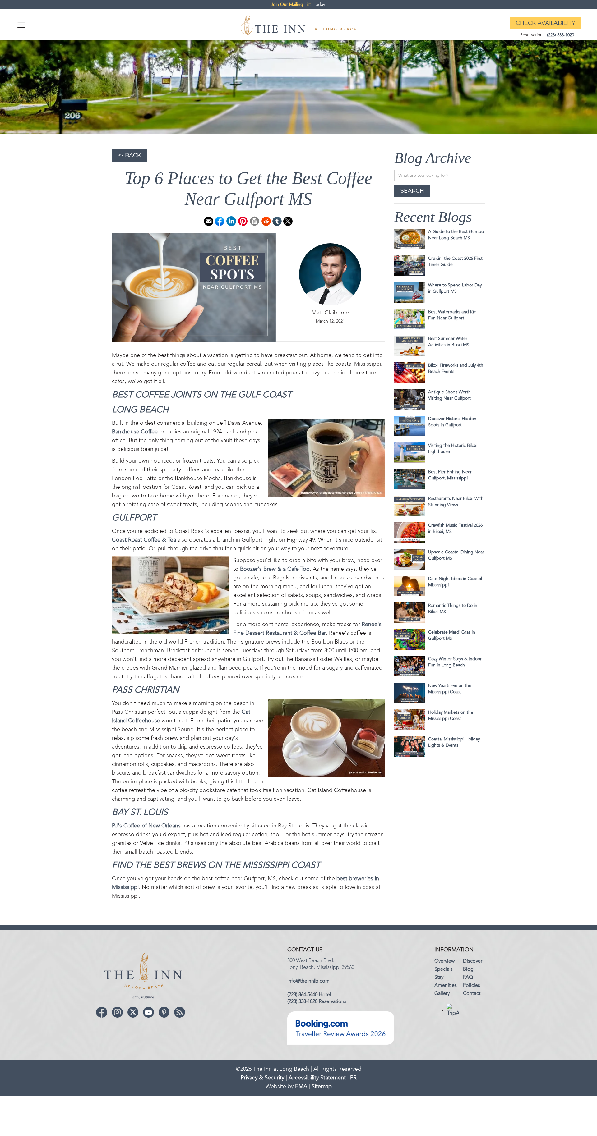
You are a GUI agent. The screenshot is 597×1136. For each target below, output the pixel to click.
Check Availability (545, 23)
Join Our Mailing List (291, 4)
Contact (471, 993)
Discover (472, 961)
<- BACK (129, 155)
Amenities (445, 985)
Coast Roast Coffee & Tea (144, 540)
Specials (443, 969)
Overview (444, 961)
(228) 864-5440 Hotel (309, 994)
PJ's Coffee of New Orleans (146, 826)
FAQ (468, 977)
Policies (471, 985)
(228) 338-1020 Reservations (316, 1001)
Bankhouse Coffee (135, 432)
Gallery (442, 993)
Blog (468, 969)
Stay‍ (438, 977)
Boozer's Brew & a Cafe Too (275, 569)
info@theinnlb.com (308, 981)
